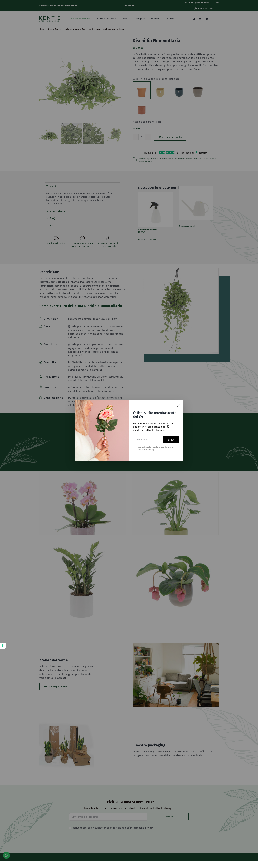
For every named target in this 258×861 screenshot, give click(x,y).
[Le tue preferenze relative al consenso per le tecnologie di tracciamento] (3, 646)
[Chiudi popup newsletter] (178, 405)
